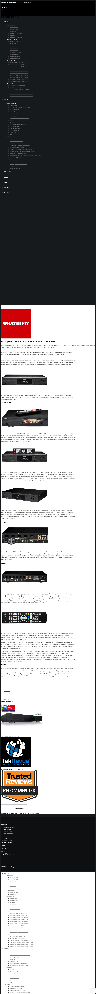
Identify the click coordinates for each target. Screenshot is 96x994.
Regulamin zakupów (8, 841)
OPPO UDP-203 (8, 7)
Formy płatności (7, 829)
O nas (5, 848)
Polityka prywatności (8, 843)
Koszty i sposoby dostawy (9, 827)
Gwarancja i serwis (8, 831)
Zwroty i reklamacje (8, 833)
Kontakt (5, 839)
